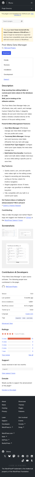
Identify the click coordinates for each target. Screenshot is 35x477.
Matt (4, 437)
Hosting (4, 408)
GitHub (28, 217)
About (4, 401)
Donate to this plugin (9, 390)
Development (8, 74)
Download (6, 53)
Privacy (4, 411)
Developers (6, 424)
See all (31, 355)
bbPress (5, 440)
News (4, 405)
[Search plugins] (22, 21)
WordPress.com (8, 433)
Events (20, 421)
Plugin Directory (7, 8)
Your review (6, 355)
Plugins (20, 408)
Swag (21, 427)
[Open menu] (32, 3)
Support (6, 79)
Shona (8, 452)
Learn (4, 417)
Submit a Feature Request (12, 205)
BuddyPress (7, 443)
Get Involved (22, 417)
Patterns (21, 411)
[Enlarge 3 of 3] (31, 243)
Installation (7, 70)
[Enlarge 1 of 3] (14, 231)
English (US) (29, 314)
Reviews (7, 65)
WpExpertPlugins (10, 48)
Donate (21, 424)
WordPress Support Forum (14, 220)
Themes (21, 405)
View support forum (8, 373)
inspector (18, 318)
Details (6, 60)
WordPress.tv (7, 427)
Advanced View (7, 323)
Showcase (22, 401)
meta (23, 318)
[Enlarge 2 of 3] (31, 231)
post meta (29, 318)
